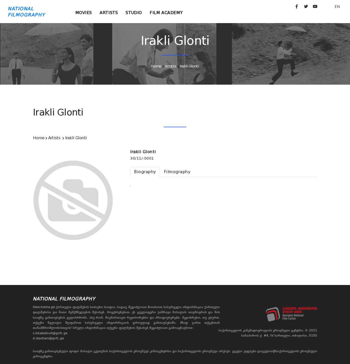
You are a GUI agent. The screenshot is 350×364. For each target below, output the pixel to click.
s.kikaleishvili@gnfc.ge (50, 333)
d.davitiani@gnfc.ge (48, 338)
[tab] (145, 172)
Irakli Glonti (189, 66)
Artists (109, 12)
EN (337, 6)
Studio (134, 12)
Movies (83, 12)
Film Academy (166, 12)
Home (156, 66)
